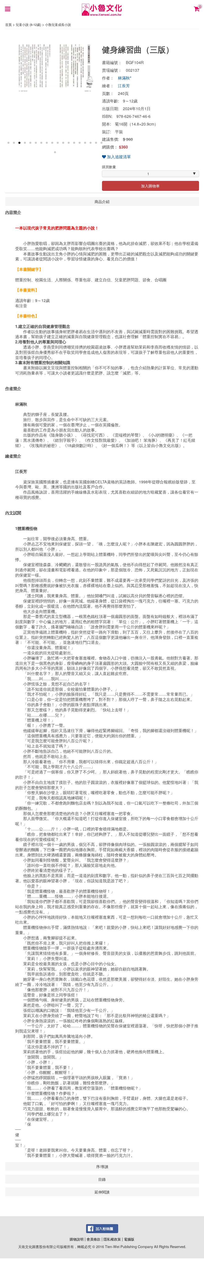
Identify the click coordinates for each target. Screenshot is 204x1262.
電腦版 (129, 1239)
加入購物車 (150, 185)
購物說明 (77, 1239)
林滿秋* (124, 78)
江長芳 (124, 85)
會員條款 (94, 1239)
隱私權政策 (112, 1239)
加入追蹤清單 (118, 156)
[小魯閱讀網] (102, 9)
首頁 (8, 24)
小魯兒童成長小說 (58, 24)
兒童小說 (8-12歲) (28, 24)
